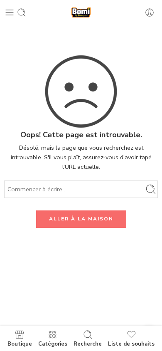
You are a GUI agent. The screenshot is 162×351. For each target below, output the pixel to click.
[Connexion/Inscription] (150, 12)
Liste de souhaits (131, 343)
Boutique (19, 343)
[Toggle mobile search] (21, 12)
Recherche (88, 343)
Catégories (52, 343)
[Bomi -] (81, 12)
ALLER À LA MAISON (81, 218)
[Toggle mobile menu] (9, 12)
